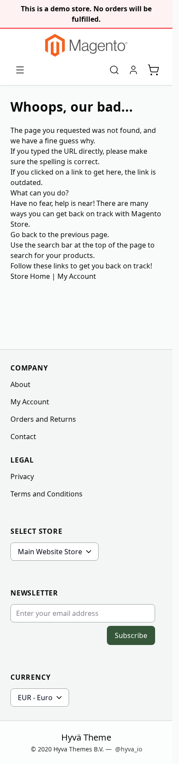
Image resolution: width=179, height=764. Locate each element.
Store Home (30, 276)
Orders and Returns (43, 419)
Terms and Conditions (46, 494)
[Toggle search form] (114, 70)
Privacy (22, 476)
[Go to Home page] (86, 45)
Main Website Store (50, 551)
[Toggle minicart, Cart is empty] (153, 70)
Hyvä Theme (86, 737)
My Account (76, 276)
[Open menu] (20, 69)
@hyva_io (128, 749)
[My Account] (133, 70)
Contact (23, 436)
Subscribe (131, 635)
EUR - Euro (35, 697)
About (20, 384)
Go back (23, 234)
